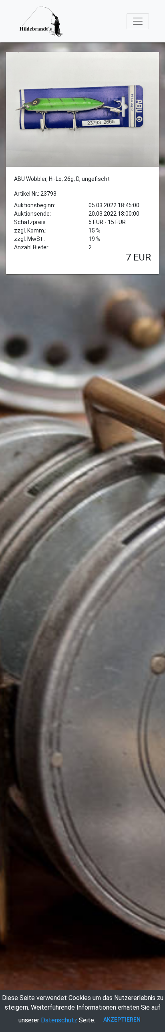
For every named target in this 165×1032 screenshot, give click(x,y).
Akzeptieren (122, 1019)
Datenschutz (59, 1020)
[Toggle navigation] (138, 21)
